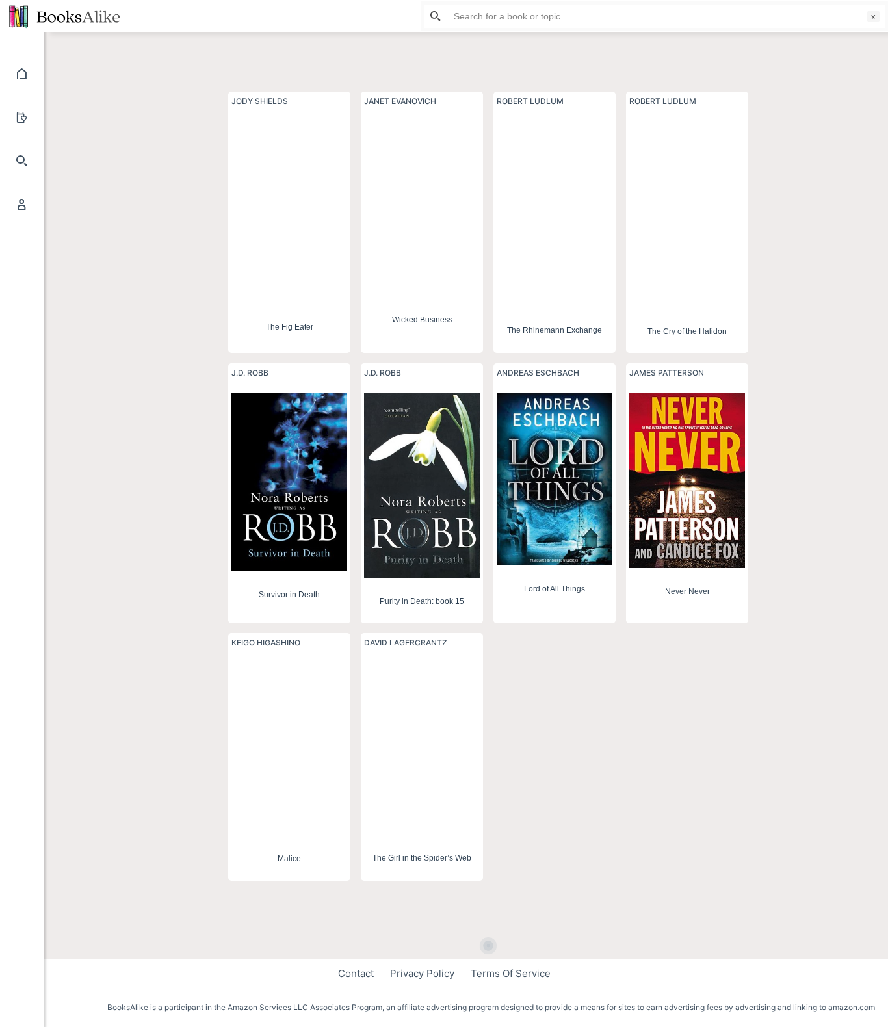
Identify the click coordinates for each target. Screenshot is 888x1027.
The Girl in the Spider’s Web (421, 858)
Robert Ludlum (530, 101)
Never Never (687, 591)
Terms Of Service (511, 973)
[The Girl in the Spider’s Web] (422, 748)
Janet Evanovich (400, 101)
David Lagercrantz (405, 642)
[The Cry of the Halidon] (687, 213)
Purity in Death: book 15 (422, 601)
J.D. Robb (249, 373)
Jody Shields (259, 101)
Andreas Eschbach (538, 373)
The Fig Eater (289, 326)
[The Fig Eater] (289, 211)
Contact (356, 973)
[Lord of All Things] (554, 479)
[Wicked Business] (422, 208)
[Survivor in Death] (289, 481)
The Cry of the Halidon (687, 330)
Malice (289, 859)
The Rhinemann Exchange (554, 329)
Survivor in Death (289, 594)
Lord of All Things (554, 588)
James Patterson (666, 373)
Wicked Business (422, 319)
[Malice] (289, 749)
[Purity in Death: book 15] (422, 485)
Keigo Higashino (265, 642)
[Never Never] (687, 479)
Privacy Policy (422, 973)
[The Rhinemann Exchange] (554, 213)
